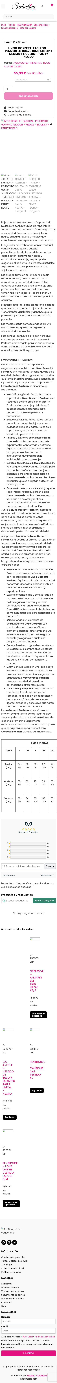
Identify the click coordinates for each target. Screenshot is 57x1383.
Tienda (11, 24)
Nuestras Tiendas (10, 1287)
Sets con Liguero (28, 28)
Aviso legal (6, 1264)
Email (4, 1326)
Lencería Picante (9, 28)
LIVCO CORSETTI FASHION (27, 63)
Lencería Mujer (41, 24)
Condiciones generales (13, 1257)
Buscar (50, 866)
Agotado (9, 1117)
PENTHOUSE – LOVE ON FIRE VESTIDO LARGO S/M (10, 1171)
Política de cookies (11, 1272)
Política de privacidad (45, 1336)
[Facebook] (3, 1242)
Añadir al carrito (28, 96)
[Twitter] (14, 1242)
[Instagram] (9, 1242)
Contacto (6, 1302)
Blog (3, 1306)
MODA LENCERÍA (24, 24)
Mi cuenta (6, 1283)
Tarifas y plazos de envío (14, 1260)
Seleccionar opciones (38, 1014)
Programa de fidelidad (12, 1298)
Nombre (5, 1317)
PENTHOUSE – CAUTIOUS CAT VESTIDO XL (37, 1070)
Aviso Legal (28, 1336)
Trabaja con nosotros (12, 1291)
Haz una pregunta (44, 900)
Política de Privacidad (12, 1268)
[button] (3, 6)
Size (7, 79)
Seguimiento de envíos (13, 1294)
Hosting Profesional (37, 1375)
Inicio (3, 24)
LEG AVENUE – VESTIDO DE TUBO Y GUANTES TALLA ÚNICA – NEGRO (9, 1078)
